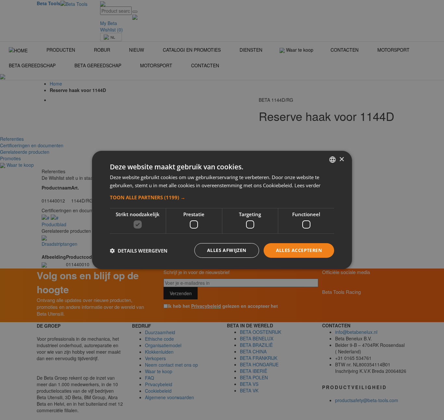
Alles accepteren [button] (299, 250)
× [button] (341, 159)
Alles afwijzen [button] (226, 250)
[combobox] (332, 159)
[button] (222, 197)
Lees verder (307, 185)
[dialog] (222, 210)
